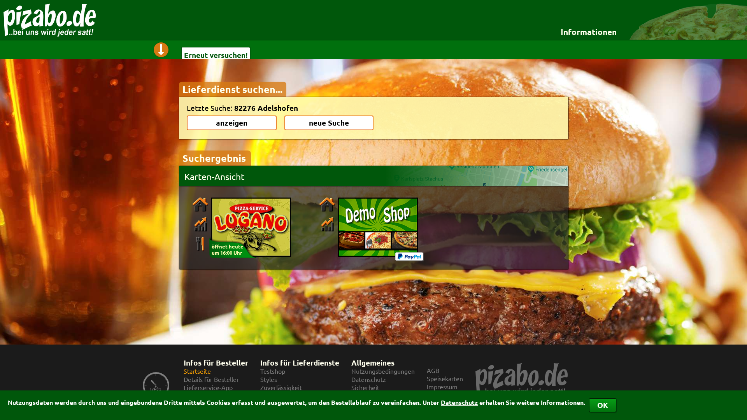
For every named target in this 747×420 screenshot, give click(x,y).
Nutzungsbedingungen (383, 371)
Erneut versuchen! (215, 55)
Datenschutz (459, 402)
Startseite (197, 371)
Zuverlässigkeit (281, 387)
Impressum (442, 386)
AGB (433, 370)
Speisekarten (445, 378)
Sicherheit (365, 387)
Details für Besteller (211, 379)
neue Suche (329, 123)
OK (602, 405)
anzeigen (231, 123)
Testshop (272, 371)
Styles (268, 379)
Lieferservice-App (208, 387)
